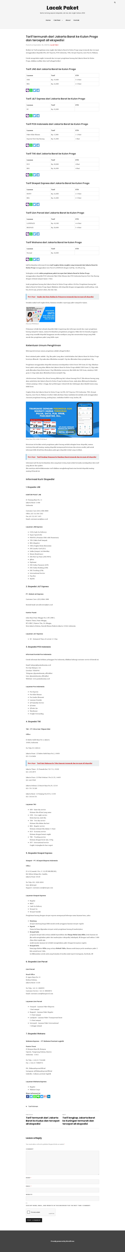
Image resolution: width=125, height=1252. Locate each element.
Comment (29, 1149)
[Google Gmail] (45, 1096)
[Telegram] (41, 1096)
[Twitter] (31, 1096)
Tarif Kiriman (33, 1106)
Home (48, 20)
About (68, 20)
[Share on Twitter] (34, 90)
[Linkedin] (48, 1096)
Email (28, 1186)
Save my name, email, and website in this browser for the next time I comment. (58, 1205)
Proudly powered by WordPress (62, 1241)
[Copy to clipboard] (27, 90)
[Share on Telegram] (38, 90)
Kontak (76, 20)
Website (29, 1194)
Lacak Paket (63, 7)
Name (28, 1178)
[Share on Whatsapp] (31, 90)
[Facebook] (27, 1096)
